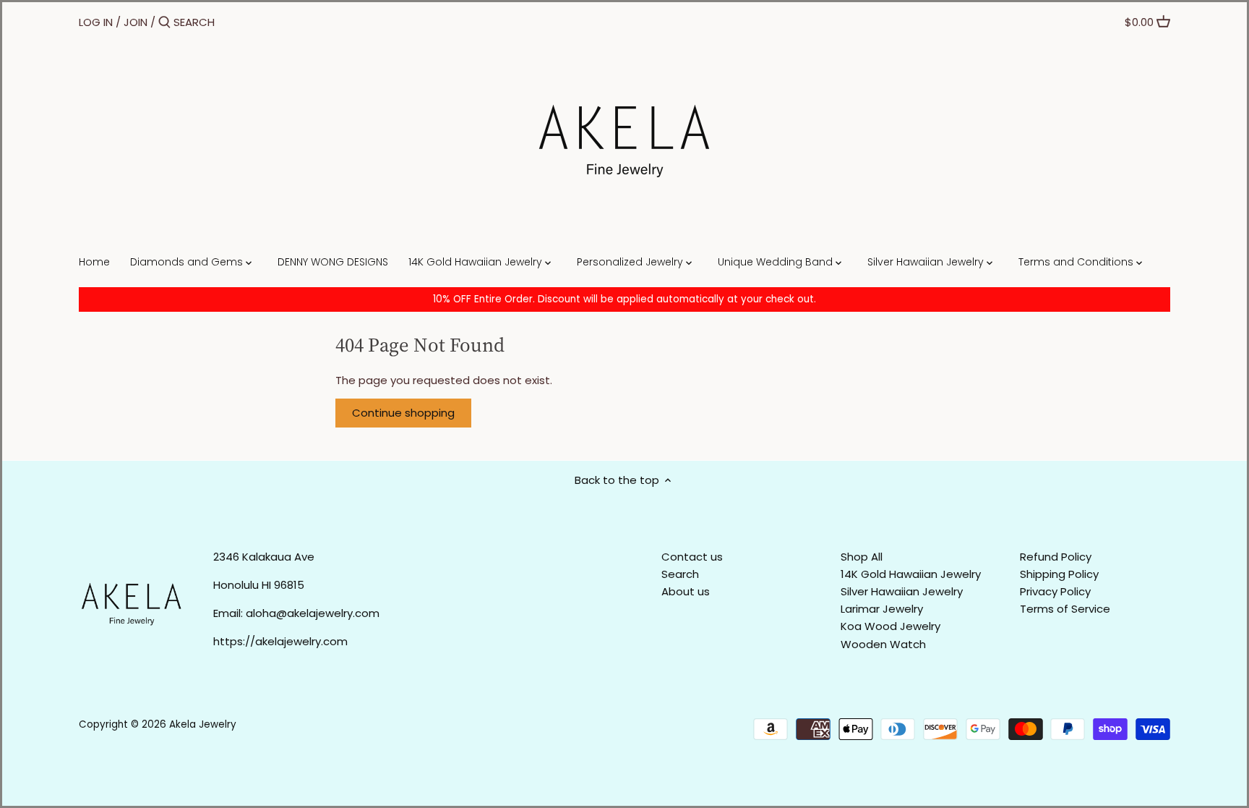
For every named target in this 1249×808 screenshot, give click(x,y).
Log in (96, 22)
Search (680, 574)
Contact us (692, 556)
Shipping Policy (1059, 574)
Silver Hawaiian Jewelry (902, 591)
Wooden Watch (883, 644)
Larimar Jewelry (882, 608)
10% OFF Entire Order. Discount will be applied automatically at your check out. (624, 299)
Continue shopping (403, 412)
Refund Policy (1055, 556)
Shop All (862, 556)
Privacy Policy (1055, 591)
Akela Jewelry (202, 724)
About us (685, 591)
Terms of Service (1065, 608)
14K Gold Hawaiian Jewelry (911, 574)
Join (135, 22)
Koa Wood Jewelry (890, 626)
